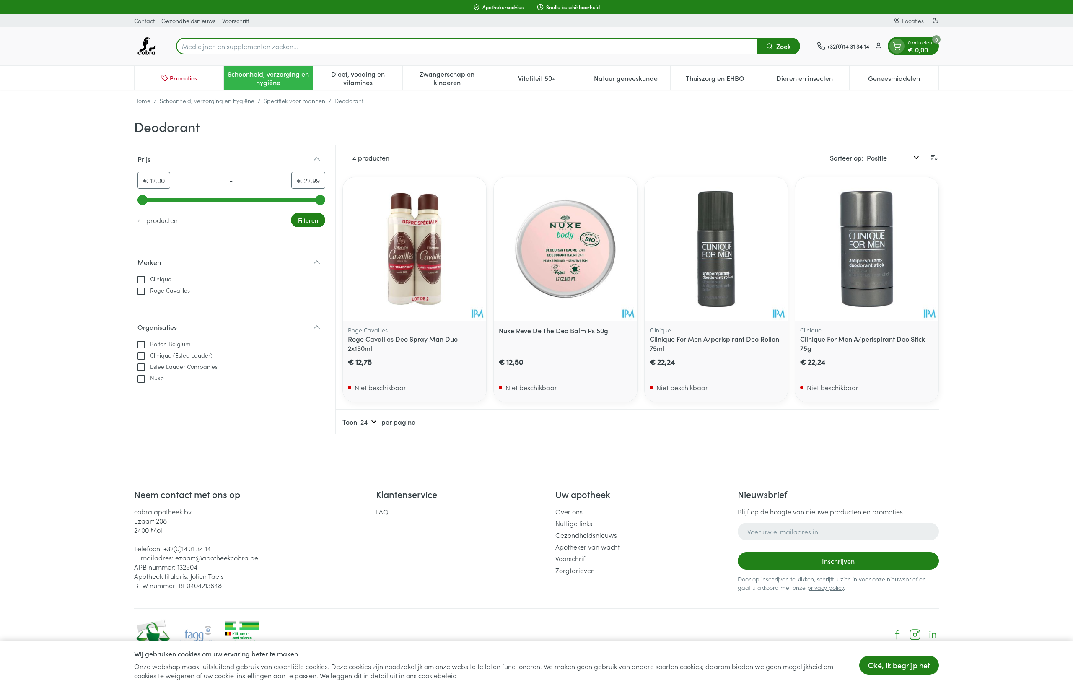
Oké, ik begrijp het (899, 665)
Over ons (569, 511)
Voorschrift (235, 20)
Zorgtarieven (575, 570)
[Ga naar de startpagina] (146, 46)
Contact (144, 20)
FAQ (382, 511)
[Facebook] (897, 634)
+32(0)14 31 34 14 (187, 548)
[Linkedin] (932, 634)
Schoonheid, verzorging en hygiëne (207, 100)
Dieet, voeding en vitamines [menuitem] (366, 78)
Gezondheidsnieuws (188, 20)
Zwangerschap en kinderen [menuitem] (456, 78)
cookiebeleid (437, 675)
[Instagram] (915, 634)
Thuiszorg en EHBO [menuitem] (722, 80)
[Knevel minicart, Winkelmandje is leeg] (897, 46)
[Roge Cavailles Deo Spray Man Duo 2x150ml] (414, 249)
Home (142, 100)
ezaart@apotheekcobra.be (216, 557)
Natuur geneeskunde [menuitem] (632, 80)
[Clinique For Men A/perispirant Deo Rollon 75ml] (716, 249)
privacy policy (825, 587)
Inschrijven (838, 560)
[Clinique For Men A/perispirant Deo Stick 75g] (866, 249)
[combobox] (467, 46)
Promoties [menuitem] (183, 78)
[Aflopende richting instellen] (934, 158)
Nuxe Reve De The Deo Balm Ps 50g (553, 330)
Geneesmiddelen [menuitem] (903, 80)
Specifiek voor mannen (294, 100)
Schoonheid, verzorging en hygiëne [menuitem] (270, 78)
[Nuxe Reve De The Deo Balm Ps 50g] (565, 249)
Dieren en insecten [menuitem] (812, 80)
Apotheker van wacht (587, 546)
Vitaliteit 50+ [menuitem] (549, 80)
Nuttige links (573, 523)
